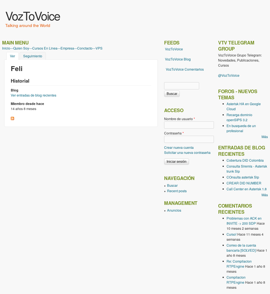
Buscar (172, 185)
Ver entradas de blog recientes (33, 95)
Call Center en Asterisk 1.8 (247, 189)
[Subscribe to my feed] (164, 59)
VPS (99, 48)
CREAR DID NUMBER (244, 183)
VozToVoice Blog (178, 59)
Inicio (6, 48)
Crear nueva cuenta (179, 147)
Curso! (231, 234)
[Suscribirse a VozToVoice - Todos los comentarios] (12, 118)
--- (11, 48)
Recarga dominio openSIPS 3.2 (239, 117)
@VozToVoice (228, 75)
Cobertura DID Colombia (245, 160)
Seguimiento (32, 56)
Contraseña (174, 133)
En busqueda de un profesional (241, 128)
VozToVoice (32, 15)
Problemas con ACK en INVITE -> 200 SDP (244, 221)
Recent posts (177, 190)
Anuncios (174, 210)
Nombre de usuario (179, 118)
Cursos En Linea (44, 48)
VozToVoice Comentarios (185, 69)
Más (265, 136)
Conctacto (84, 48)
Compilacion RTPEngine (236, 280)
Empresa (67, 48)
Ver (14, 56)
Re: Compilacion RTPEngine (239, 264)
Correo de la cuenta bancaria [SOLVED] (241, 248)
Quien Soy (21, 48)
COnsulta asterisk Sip (243, 177)
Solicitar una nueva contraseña (187, 152)
